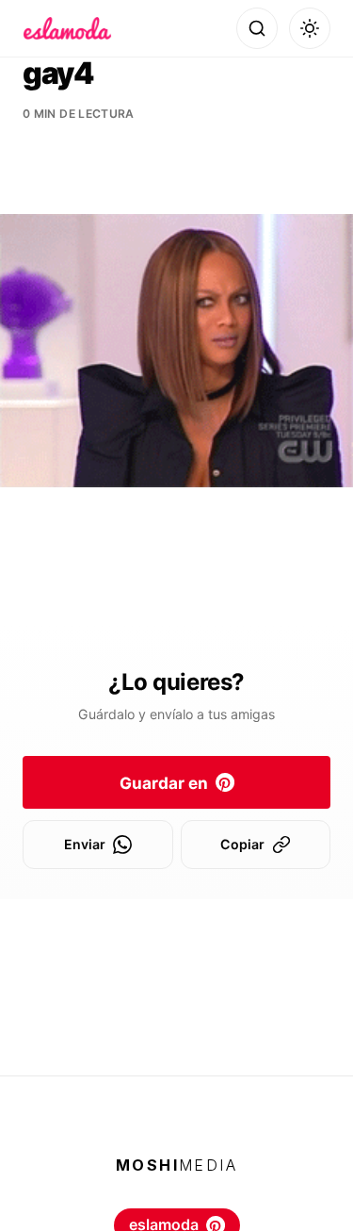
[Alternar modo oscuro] (309, 28)
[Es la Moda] (67, 28)
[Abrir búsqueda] (257, 28)
